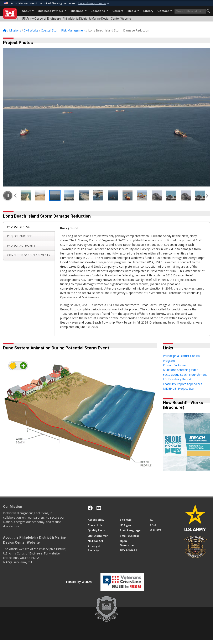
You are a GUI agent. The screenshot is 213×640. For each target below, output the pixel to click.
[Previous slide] (15, 195)
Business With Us (51, 11)
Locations (98, 11)
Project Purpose (19, 236)
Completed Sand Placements (28, 255)
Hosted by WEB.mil (79, 582)
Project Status (18, 226)
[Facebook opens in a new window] (90, 508)
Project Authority (21, 245)
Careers (118, 11)
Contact (163, 11)
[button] (94, 3)
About (26, 11)
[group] (106, 117)
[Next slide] (206, 195)
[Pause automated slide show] (7, 195)
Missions (77, 11)
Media (132, 11)
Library (148, 11)
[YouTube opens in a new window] (99, 508)
